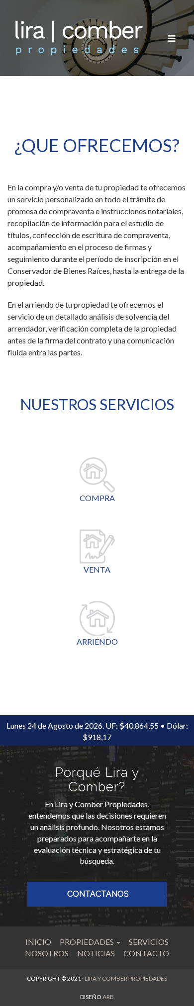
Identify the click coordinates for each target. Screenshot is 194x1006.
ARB (108, 997)
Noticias (96, 953)
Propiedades (87, 941)
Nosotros (47, 953)
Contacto (146, 953)
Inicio (38, 941)
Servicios (149, 941)
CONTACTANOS (98, 894)
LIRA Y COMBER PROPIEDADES (126, 978)
